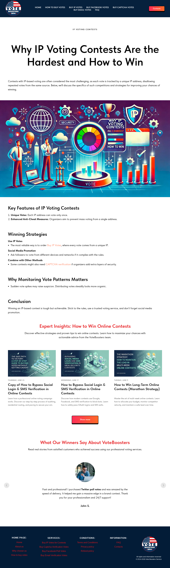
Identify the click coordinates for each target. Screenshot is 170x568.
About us (19, 546)
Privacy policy (87, 547)
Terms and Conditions (87, 542)
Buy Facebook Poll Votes (54, 551)
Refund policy (87, 551)
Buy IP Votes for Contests (54, 543)
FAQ (97, 10)
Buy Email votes (82, 10)
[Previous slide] (6, 485)
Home (38, 7)
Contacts (118, 547)
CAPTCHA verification (58, 264)
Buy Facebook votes (97, 7)
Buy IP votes (75, 7)
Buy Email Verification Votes (54, 555)
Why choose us (19, 551)
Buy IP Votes (54, 245)
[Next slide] (163, 485)
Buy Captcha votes (123, 7)
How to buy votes (55, 7)
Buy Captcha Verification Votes (54, 547)
